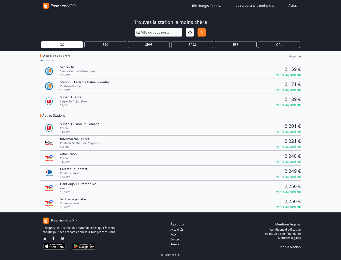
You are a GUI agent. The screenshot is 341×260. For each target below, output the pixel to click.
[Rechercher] (202, 32)
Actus (293, 5)
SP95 (149, 44)
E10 (105, 44)
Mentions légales (289, 238)
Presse (174, 244)
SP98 (192, 44)
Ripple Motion (290, 247)
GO (62, 44)
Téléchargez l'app (204, 6)
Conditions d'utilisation (285, 229)
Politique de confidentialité (283, 234)
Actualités (177, 229)
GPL (279, 44)
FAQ (173, 234)
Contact (175, 239)
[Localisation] (190, 32)
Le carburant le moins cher (256, 5)
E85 (235, 44)
